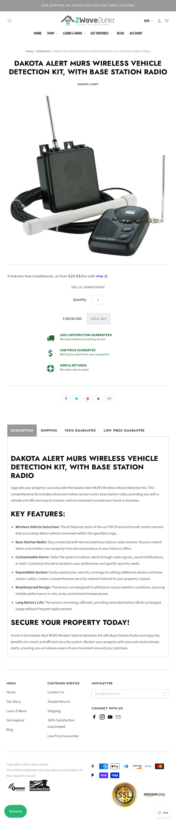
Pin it (87, 398)
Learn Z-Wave (73, 33)
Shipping (49, 430)
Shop (51, 33)
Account (136, 33)
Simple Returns (58, 701)
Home (38, 33)
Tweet (76, 398)
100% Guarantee (80, 430)
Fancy (98, 398)
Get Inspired (100, 33)
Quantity (79, 299)
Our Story (13, 701)
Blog (120, 33)
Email (109, 398)
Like (66, 398)
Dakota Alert (88, 84)
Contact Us (55, 692)
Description (22, 430)
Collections (43, 51)
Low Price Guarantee (124, 430)
